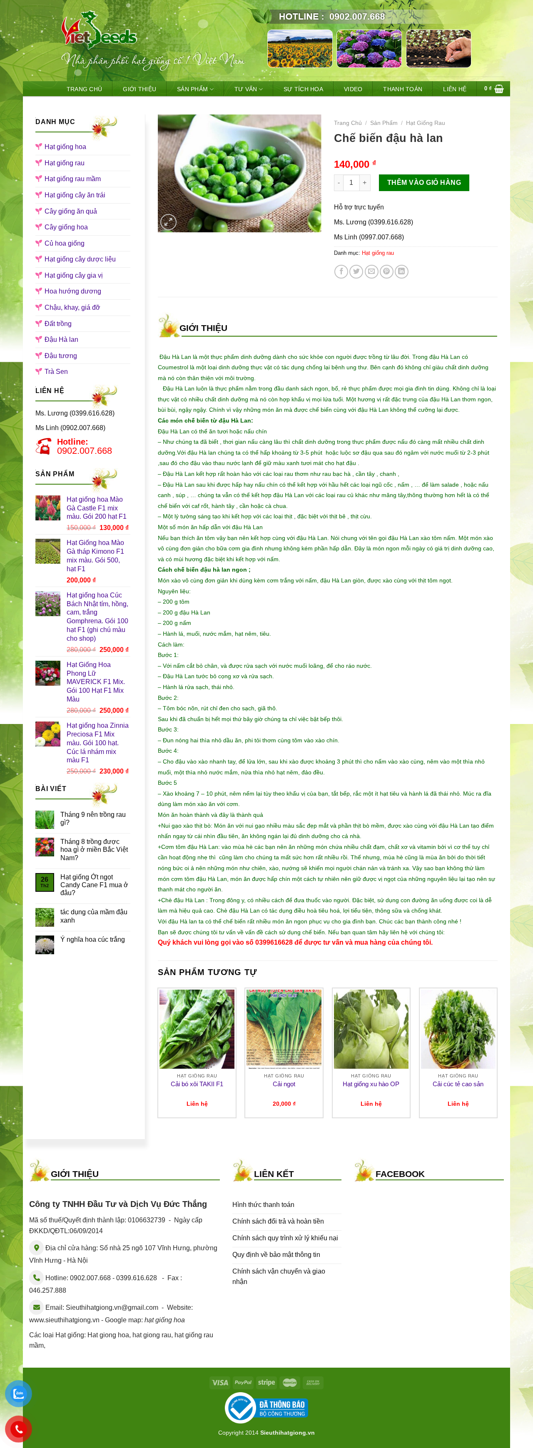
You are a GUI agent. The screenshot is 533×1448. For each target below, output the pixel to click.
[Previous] (158, 1056)
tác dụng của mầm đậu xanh (93, 915)
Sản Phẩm (192, 89)
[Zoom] (168, 222)
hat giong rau (151, 1335)
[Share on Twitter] (356, 272)
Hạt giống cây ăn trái (75, 195)
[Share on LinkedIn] (401, 272)
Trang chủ (348, 123)
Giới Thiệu (139, 89)
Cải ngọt (284, 1083)
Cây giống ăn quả (71, 211)
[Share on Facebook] (341, 272)
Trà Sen (56, 371)
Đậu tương (61, 355)
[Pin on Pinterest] (387, 272)
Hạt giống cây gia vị (74, 275)
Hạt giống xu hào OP (371, 1083)
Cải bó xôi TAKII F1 (197, 1083)
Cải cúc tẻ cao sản (458, 1083)
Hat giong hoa (108, 1335)
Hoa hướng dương (73, 291)
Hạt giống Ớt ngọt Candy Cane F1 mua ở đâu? (94, 884)
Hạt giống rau (65, 163)
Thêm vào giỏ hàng (424, 182)
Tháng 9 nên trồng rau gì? (93, 818)
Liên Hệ (454, 89)
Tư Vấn (245, 89)
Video (353, 89)
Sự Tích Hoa (303, 89)
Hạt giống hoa (65, 146)
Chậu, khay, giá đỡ (72, 307)
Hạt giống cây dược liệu (80, 259)
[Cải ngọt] (284, 1029)
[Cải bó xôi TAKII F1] (196, 1029)
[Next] (497, 1056)
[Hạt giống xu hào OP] (371, 1029)
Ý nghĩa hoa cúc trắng (92, 939)
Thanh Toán (402, 89)
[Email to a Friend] (372, 272)
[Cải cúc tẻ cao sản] (458, 1029)
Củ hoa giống (65, 243)
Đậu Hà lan (61, 339)
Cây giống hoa (66, 227)
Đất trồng (58, 323)
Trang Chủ (84, 89)
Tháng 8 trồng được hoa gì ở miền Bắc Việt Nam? (94, 849)
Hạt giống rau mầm (73, 178)
